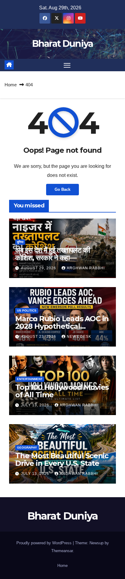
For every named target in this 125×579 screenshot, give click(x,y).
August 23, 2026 (39, 336)
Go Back (62, 189)
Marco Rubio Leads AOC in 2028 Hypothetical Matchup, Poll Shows (62, 326)
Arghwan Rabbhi (86, 268)
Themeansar (62, 551)
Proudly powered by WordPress (44, 543)
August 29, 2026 (39, 268)
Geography (27, 447)
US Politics (26, 310)
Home (11, 84)
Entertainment (29, 379)
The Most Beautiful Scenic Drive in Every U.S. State (61, 459)
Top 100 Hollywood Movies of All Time (62, 391)
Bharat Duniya (62, 43)
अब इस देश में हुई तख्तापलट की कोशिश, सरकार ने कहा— (52, 254)
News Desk (79, 336)
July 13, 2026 (35, 405)
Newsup (96, 543)
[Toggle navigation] (67, 65)
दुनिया (20, 242)
